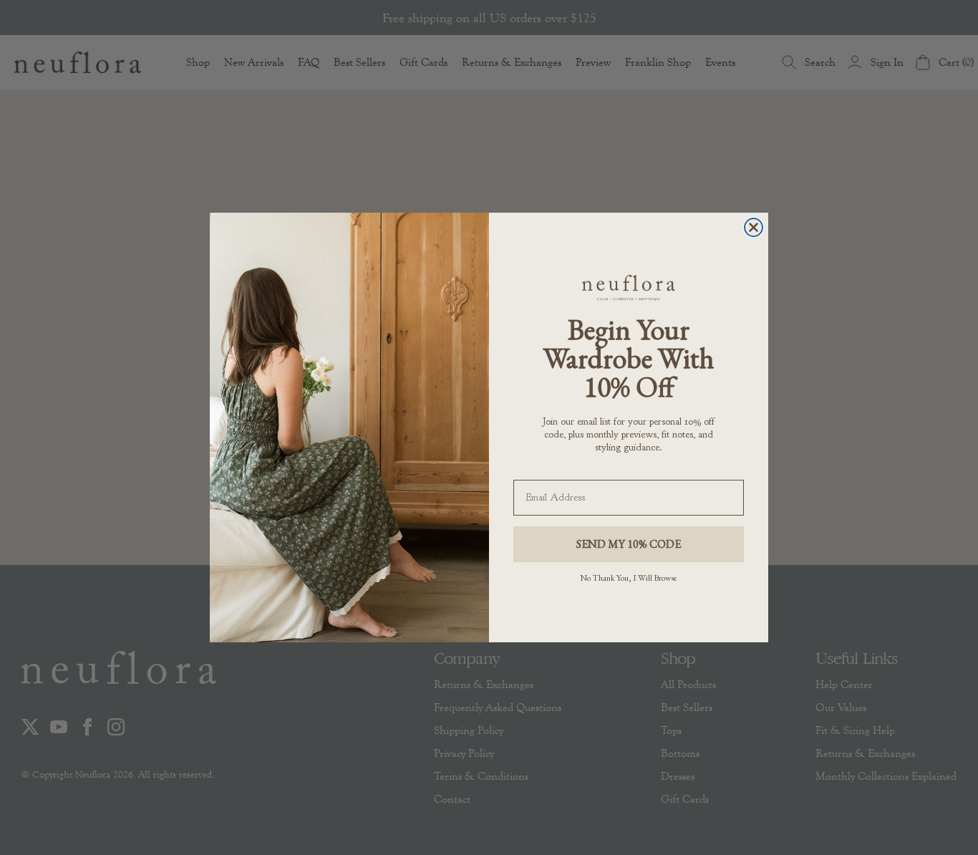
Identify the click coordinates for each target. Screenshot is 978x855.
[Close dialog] (753, 227)
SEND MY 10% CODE (628, 543)
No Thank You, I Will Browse (628, 578)
